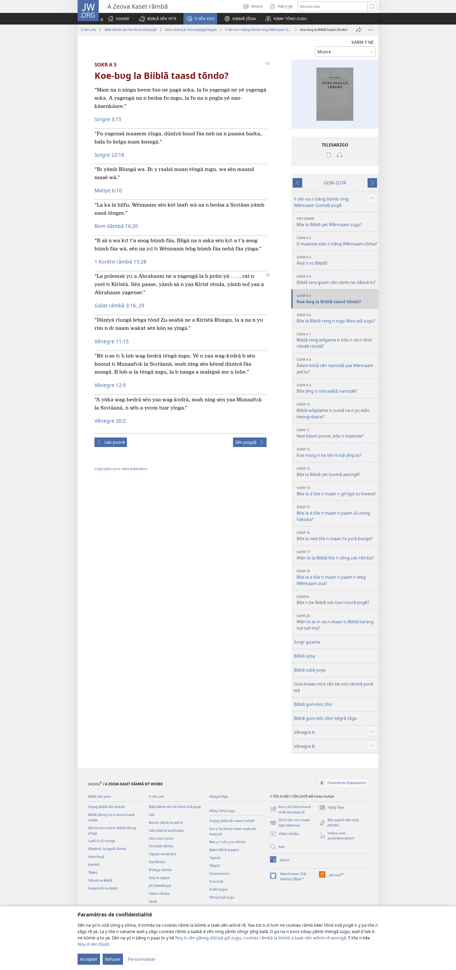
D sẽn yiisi (88, 29)
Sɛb (151, 814)
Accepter (89, 959)
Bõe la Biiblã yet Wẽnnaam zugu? (329, 221)
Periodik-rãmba (161, 846)
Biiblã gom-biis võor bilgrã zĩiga (325, 718)
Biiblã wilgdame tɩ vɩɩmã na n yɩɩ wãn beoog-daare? (333, 411)
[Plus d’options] (370, 30)
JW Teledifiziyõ (160, 885)
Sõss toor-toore (161, 838)
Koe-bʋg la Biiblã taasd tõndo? (329, 299)
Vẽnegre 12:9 (110, 385)
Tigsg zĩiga (331, 808)
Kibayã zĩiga (218, 796)
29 (140, 305)
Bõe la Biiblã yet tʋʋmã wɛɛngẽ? (328, 471)
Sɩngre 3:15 (107, 119)
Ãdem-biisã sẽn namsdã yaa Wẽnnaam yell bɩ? (335, 366)
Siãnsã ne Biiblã (100, 880)
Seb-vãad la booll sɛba (166, 830)
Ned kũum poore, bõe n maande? (330, 433)
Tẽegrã (214, 865)
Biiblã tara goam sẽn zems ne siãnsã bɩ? (336, 279)
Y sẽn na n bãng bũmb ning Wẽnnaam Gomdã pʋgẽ (258, 29)
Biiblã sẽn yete (99, 796)
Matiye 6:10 (108, 190)
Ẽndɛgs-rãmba (160, 869)
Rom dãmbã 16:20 (116, 226)
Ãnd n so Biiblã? (312, 260)
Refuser (113, 959)
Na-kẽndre (157, 861)
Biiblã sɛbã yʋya (309, 670)
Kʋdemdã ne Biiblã (102, 888)
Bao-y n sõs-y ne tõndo (227, 841)
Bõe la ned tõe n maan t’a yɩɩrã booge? (335, 535)
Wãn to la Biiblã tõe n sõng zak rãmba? (335, 555)
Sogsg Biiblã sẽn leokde (106, 806)
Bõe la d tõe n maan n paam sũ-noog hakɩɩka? (333, 513)
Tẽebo (93, 872)
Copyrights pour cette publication (121, 468)
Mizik (153, 901)
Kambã (93, 864)
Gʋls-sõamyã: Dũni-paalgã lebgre (191, 29)
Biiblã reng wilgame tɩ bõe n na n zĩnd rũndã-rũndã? (334, 340)
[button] (157, 19)
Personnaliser (142, 959)
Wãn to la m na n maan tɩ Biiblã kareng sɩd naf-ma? (335, 622)
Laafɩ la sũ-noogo (101, 840)
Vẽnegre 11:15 (111, 341)
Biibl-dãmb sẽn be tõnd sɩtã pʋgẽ (130, 29)
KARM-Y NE (363, 42)
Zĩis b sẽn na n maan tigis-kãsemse (290, 822)
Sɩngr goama (307, 642)
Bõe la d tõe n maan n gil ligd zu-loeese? (336, 491)
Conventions (219, 873)
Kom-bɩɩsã (96, 856)
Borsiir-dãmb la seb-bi (166, 822)
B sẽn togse (218, 889)
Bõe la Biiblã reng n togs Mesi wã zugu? (336, 318)
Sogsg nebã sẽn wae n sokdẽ (231, 820)
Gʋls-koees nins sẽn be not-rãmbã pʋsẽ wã (333, 687)
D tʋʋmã (216, 881)
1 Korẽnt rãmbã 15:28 (120, 261)
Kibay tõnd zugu (222, 810)
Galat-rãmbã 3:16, (115, 305)
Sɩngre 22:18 (109, 154)
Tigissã (214, 857)
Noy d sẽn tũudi (93, 944)
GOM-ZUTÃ (335, 183)
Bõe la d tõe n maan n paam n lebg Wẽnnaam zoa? (331, 577)
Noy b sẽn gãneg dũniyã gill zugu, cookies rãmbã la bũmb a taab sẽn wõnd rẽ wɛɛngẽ (260, 938)
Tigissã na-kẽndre (162, 854)
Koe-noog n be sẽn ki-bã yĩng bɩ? (329, 452)
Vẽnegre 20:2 (110, 420)
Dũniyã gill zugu (221, 897)
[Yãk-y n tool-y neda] (359, 30)
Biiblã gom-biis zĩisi (313, 704)
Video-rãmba (159, 893)
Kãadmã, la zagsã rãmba (107, 848)
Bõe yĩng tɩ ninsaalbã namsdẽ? (327, 388)
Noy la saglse (159, 877)
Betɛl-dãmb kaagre (224, 849)
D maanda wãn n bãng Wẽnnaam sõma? (337, 241)
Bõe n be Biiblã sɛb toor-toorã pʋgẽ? (333, 600)
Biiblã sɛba (304, 656)
